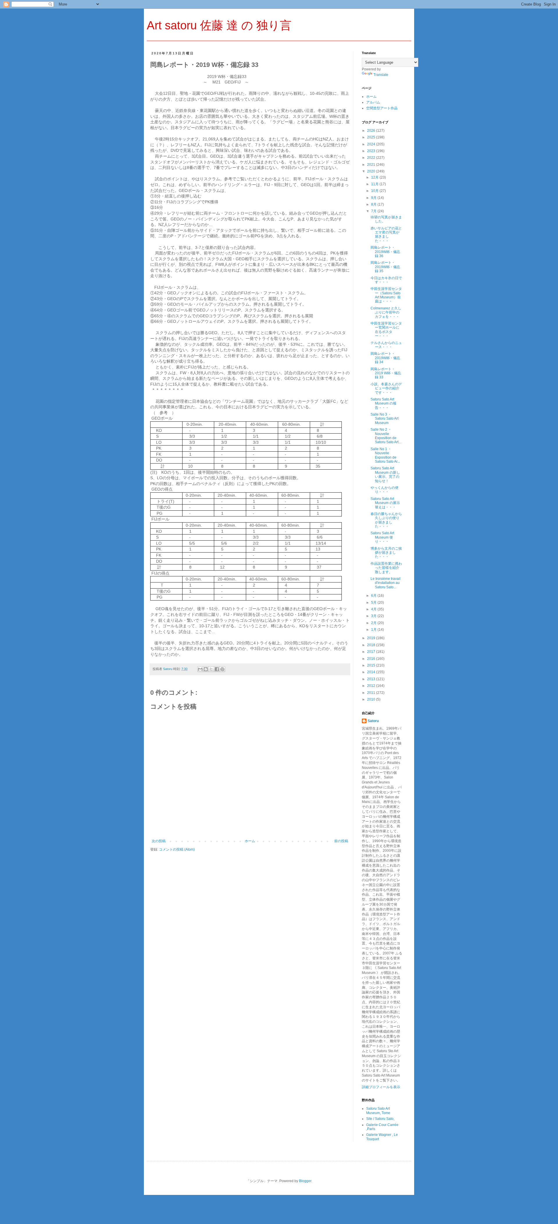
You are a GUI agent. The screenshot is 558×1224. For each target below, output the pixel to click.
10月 (375, 191)
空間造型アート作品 (382, 108)
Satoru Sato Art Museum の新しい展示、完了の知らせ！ (385, 474)
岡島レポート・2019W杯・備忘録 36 (385, 251)
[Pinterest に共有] (222, 669)
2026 (371, 131)
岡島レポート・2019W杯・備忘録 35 (385, 267)
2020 (371, 171)
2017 (371, 652)
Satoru (373, 721)
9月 (374, 198)
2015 (371, 665)
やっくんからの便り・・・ (384, 490)
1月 (374, 630)
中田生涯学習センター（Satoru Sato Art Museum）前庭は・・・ (386, 295)
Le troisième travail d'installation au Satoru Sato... (385, 583)
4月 (374, 609)
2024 (371, 144)
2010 (371, 699)
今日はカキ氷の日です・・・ (386, 280)
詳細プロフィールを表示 (381, 1087)
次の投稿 (159, 841)
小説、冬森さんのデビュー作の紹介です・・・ (386, 388)
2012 (371, 686)
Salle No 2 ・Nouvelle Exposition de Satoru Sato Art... (386, 435)
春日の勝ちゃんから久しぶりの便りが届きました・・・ (386, 520)
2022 (371, 158)
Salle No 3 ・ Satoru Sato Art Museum (384, 418)
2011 (371, 693)
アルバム (373, 102)
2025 (371, 137)
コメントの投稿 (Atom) (177, 849)
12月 (375, 177)
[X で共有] (211, 669)
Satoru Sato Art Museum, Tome (378, 1111)
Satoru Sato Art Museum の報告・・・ (383, 403)
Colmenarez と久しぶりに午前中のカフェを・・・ (386, 312)
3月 (374, 616)
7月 (374, 211)
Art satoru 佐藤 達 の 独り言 (219, 25)
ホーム (250, 841)
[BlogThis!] (206, 669)
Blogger (305, 1181)
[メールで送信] (200, 669)
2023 (371, 151)
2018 (371, 645)
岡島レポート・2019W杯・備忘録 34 (385, 358)
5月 (374, 603)
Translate (380, 75)
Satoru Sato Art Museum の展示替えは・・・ (385, 503)
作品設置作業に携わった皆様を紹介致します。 (386, 568)
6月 (374, 596)
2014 (371, 672)
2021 (371, 165)
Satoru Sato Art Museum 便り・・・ (382, 537)
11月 (375, 184)
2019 (371, 638)
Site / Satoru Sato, (380, 1119)
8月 (374, 204)
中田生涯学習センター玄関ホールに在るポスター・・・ (386, 329)
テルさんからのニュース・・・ (386, 345)
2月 (374, 623)
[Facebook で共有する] (217, 669)
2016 (371, 659)
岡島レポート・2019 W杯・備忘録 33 (386, 373)
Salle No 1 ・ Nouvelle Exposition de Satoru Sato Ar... (385, 455)
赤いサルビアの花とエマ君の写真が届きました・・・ (386, 234)
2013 (371, 679)
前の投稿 (341, 841)
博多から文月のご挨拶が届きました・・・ (386, 552)
